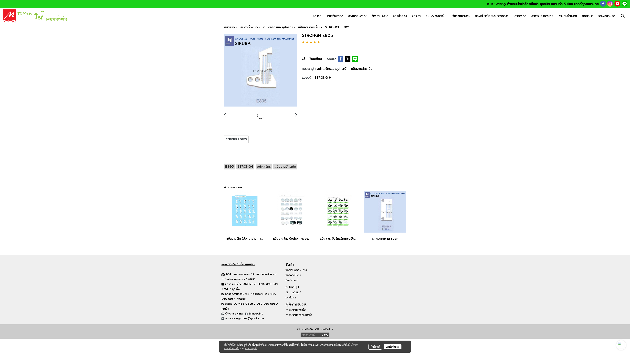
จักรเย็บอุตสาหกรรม (296, 270)
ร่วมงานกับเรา (606, 16)
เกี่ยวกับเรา (333, 16)
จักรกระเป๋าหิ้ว (293, 275)
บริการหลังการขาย (542, 16)
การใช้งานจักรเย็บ (295, 310)
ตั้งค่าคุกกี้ (375, 346)
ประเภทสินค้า (356, 16)
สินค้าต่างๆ (291, 280)
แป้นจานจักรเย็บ (361, 68)
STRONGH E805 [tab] (236, 139)
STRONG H (323, 77)
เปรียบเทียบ (313, 58)
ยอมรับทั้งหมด (392, 346)
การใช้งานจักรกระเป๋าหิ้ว (298, 315)
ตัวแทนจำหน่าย (567, 16)
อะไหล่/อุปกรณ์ (435, 16)
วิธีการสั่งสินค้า (293, 293)
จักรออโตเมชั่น (461, 16)
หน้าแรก (316, 16)
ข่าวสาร (518, 16)
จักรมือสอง (400, 16)
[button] (622, 16)
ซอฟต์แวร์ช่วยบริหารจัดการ (491, 16)
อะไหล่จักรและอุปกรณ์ (332, 68)
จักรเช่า (416, 16)
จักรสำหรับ (378, 16)
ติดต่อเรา (587, 16)
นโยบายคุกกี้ (251, 348)
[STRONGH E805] (260, 70)
